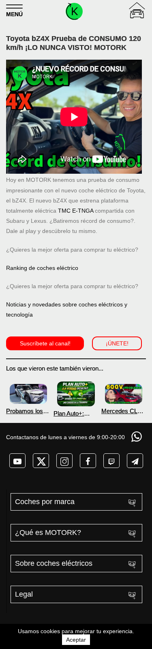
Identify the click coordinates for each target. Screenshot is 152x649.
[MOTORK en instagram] (64, 460)
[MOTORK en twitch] (111, 460)
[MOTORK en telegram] (135, 460)
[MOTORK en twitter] (41, 460)
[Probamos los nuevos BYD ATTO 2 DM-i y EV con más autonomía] (28, 394)
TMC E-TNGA (75, 210)
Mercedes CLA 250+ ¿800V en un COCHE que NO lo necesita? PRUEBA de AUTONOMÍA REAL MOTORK (123, 411)
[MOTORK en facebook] (88, 460)
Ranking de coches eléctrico (42, 268)
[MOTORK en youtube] (17, 460)
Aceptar (76, 639)
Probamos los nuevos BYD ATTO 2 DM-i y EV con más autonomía (26, 411)
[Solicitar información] (137, 436)
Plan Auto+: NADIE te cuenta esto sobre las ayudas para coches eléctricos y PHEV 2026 (76, 413)
